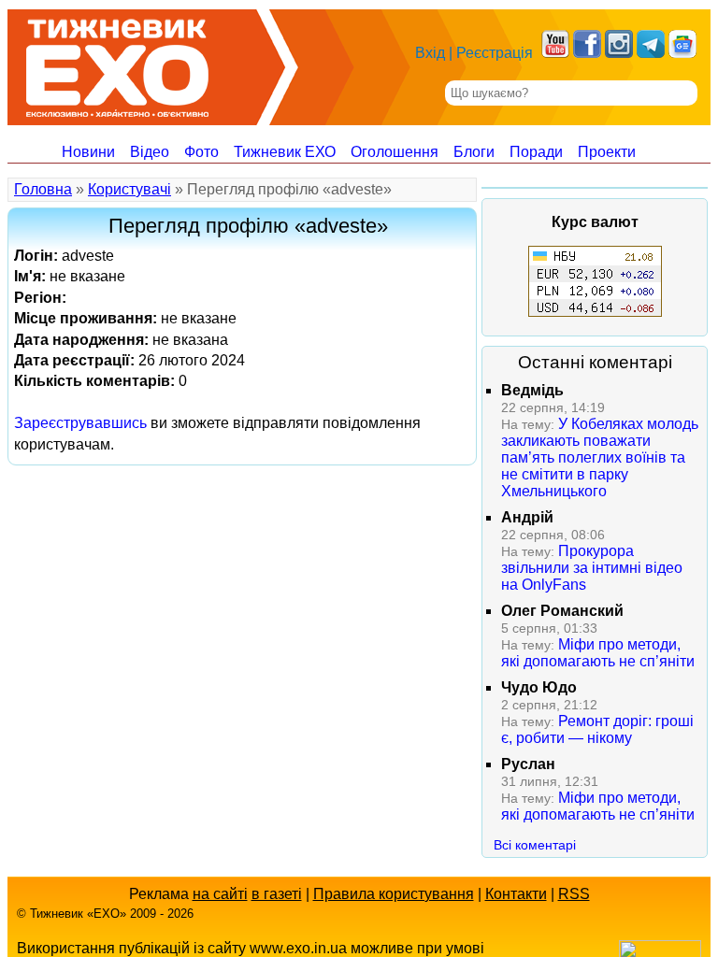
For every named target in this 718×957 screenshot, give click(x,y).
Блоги (474, 152)
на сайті (220, 894)
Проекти (607, 152)
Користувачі (129, 189)
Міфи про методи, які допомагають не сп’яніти (598, 652)
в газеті (276, 894)
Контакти (516, 894)
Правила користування (393, 894)
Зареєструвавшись (80, 423)
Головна (43, 189)
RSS (574, 894)
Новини (88, 152)
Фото (201, 152)
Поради (536, 152)
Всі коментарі (535, 844)
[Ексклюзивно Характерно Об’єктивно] (117, 63)
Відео (149, 152)
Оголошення (394, 152)
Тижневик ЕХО (285, 152)
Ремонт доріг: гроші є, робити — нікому (597, 729)
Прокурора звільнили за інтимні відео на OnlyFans (591, 568)
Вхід (430, 53)
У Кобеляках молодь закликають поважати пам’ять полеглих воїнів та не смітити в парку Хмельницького (599, 457)
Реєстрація (494, 53)
